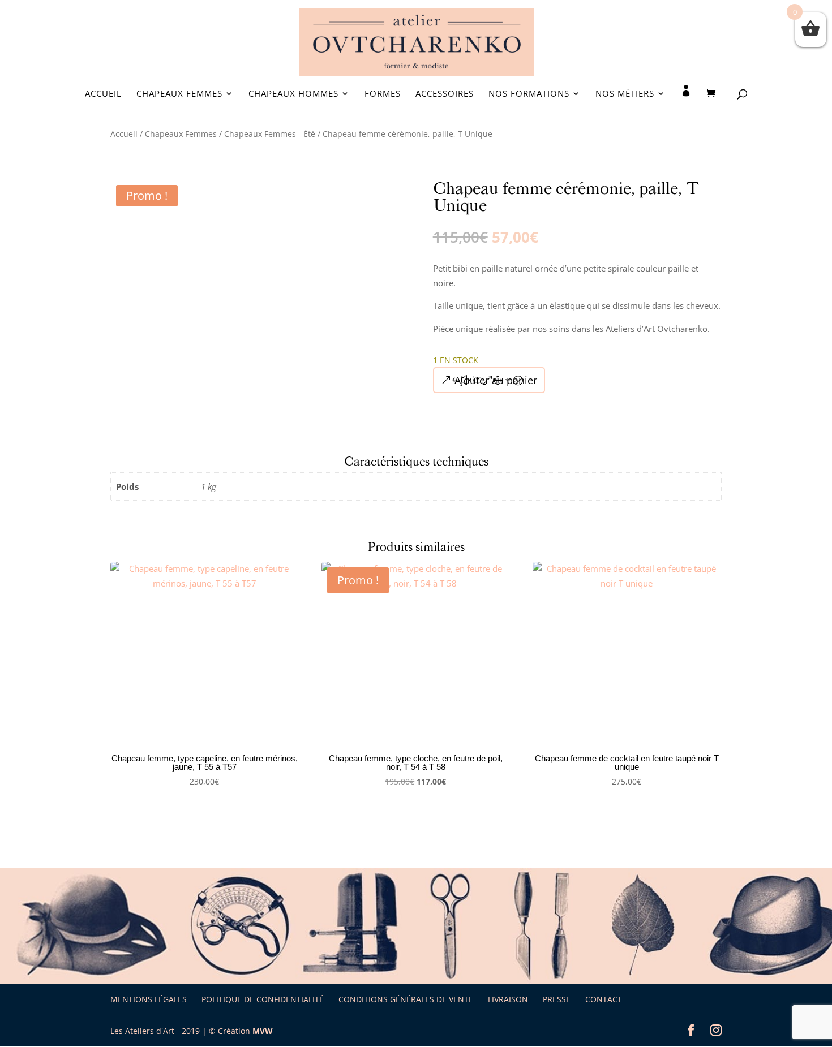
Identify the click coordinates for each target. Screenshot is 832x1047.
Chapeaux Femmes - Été (269, 133)
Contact (603, 999)
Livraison (508, 999)
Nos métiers (624, 94)
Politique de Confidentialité (262, 999)
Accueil (103, 94)
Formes (382, 94)
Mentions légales (148, 999)
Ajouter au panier (495, 380)
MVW (262, 1031)
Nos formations (528, 94)
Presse (557, 999)
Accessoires (444, 94)
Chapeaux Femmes (179, 94)
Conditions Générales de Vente (405, 999)
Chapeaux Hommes (293, 94)
